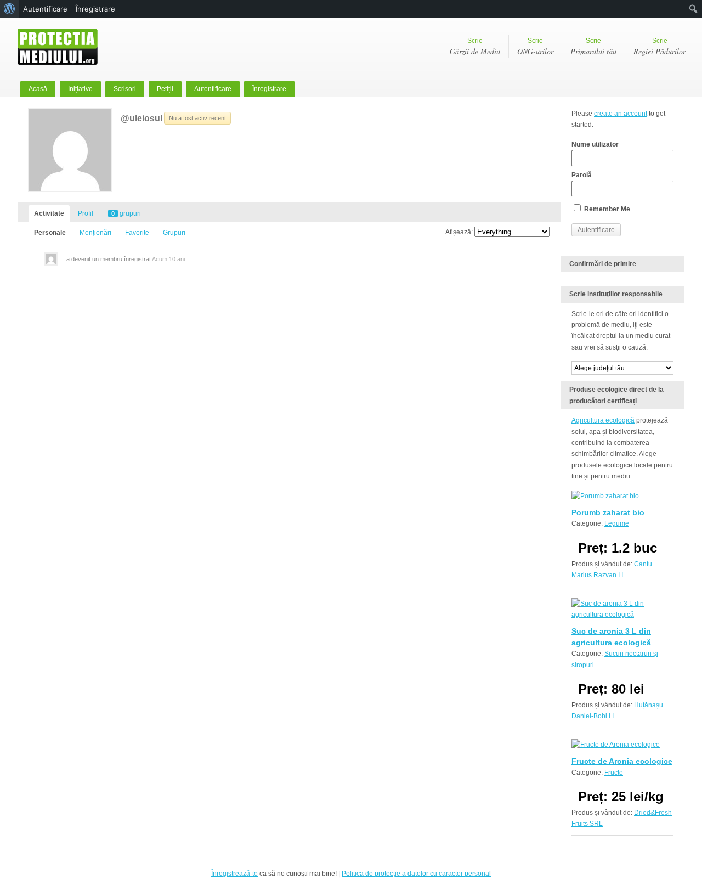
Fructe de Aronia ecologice (621, 761)
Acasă (38, 89)
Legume (616, 523)
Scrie (475, 47)
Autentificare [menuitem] (45, 8)
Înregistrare (269, 89)
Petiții (165, 89)
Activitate (49, 213)
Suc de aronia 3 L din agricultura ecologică (611, 636)
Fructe (613, 772)
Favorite (137, 232)
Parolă (581, 175)
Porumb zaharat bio (607, 512)
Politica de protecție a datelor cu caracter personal (416, 873)
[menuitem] (9, 9)
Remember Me (606, 209)
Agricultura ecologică (603, 420)
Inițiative (80, 89)
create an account (620, 113)
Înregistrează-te (234, 873)
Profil (85, 213)
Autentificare (212, 89)
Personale (50, 232)
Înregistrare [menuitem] (95, 8)
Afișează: (459, 232)
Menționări (95, 232)
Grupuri (174, 232)
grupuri (126, 213)
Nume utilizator (595, 144)
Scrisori (125, 89)
